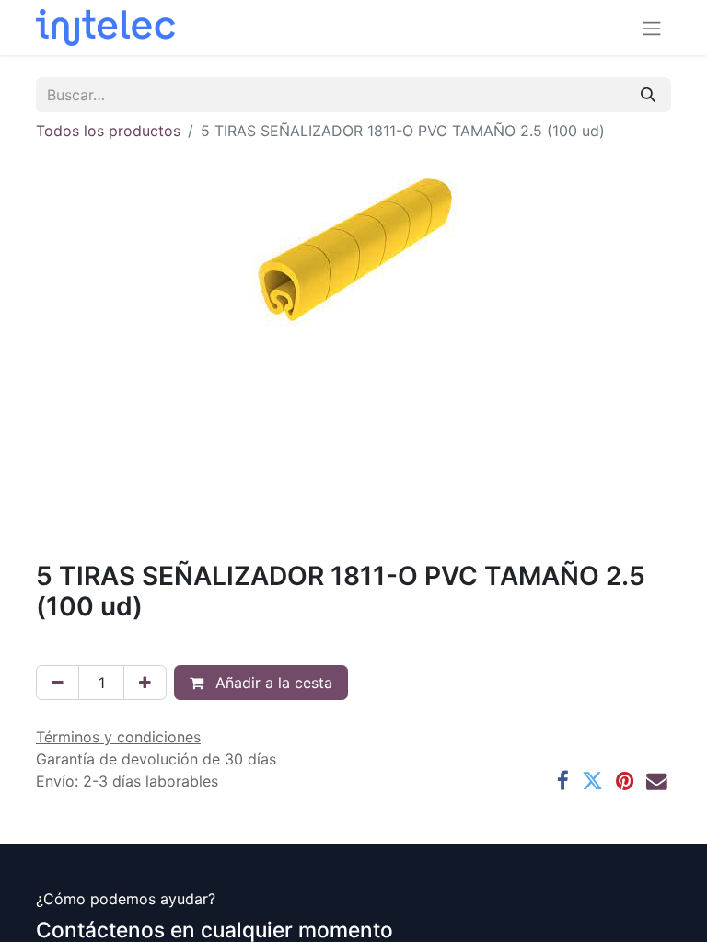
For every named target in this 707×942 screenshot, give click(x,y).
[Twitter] (592, 781)
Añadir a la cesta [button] (271, 682)
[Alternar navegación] (651, 27)
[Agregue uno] (145, 682)
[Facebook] (563, 781)
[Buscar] (648, 94)
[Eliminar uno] (57, 682)
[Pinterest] (624, 781)
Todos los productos (108, 130)
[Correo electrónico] (656, 781)
